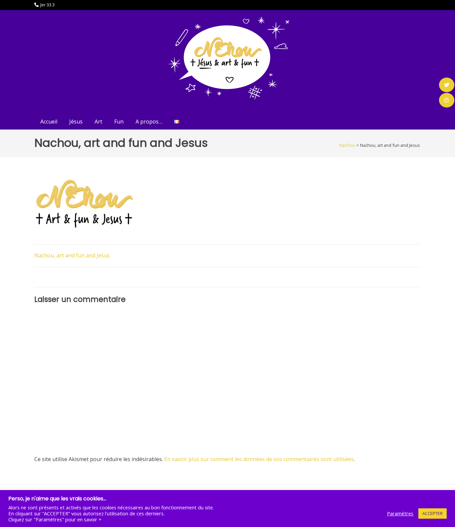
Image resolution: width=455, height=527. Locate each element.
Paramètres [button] (400, 513)
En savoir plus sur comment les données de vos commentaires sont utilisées (259, 459)
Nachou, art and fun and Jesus (72, 255)
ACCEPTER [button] (432, 513)
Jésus (76, 121)
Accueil (48, 121)
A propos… (149, 121)
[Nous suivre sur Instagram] (446, 100)
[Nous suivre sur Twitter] (446, 85)
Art (98, 121)
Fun (119, 121)
